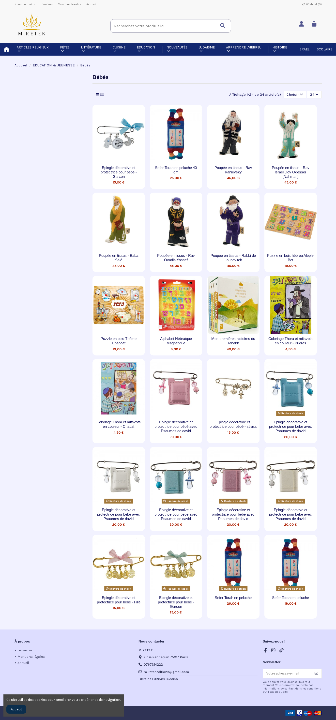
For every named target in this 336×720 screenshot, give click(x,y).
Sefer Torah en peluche (233, 598)
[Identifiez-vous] (302, 24)
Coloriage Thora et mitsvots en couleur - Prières (290, 341)
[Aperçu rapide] (125, 161)
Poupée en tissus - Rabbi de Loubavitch (233, 257)
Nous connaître (25, 4)
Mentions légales (70, 4)
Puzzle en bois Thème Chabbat (119, 341)
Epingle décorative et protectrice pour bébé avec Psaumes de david (175, 426)
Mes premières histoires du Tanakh (233, 341)
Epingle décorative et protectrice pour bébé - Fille (118, 600)
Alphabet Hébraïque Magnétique (176, 341)
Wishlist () (313, 4)
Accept (16, 709)
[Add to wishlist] (111, 161)
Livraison (47, 4)
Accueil (91, 4)
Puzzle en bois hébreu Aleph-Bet (290, 257)
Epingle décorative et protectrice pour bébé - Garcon (119, 172)
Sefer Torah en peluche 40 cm (176, 170)
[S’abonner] (316, 673)
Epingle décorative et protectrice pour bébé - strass (233, 424)
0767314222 (153, 664)
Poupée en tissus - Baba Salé (118, 257)
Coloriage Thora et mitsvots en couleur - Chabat (118, 424)
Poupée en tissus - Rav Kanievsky (233, 170)
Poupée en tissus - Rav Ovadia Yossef (176, 257)
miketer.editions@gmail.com (166, 672)
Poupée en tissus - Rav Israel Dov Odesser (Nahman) (290, 172)
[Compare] (118, 161)
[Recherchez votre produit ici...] (224, 24)
